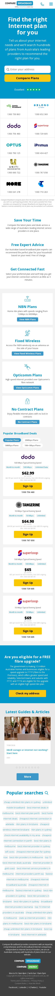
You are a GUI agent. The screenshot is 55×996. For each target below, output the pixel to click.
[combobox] (27, 69)
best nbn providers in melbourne (26, 857)
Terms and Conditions (20, 981)
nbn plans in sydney (41, 829)
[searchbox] (28, 69)
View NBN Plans (27, 319)
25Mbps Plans (31, 440)
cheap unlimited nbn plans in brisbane (23, 928)
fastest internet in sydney (29, 890)
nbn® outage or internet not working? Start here (27, 751)
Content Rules (20, 983)
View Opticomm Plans (27, 387)
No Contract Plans (27, 422)
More (27, 776)
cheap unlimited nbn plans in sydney (22, 802)
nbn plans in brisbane (27, 824)
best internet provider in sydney (34, 846)
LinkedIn (22, 987)
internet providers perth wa (30, 873)
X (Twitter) (33, 987)
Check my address (27, 693)
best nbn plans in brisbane (37, 923)
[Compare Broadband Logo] (27, 962)
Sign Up (28, 486)
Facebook (13, 987)
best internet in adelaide (34, 934)
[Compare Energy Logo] (27, 968)
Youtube (42, 987)
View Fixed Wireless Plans (27, 353)
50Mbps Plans (11, 445)
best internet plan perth (28, 813)
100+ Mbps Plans (32, 445)
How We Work (34, 983)
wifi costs (9, 851)
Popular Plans (12, 440)
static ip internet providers (32, 917)
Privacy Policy (37, 981)
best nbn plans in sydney (26, 901)
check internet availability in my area (22, 835)
